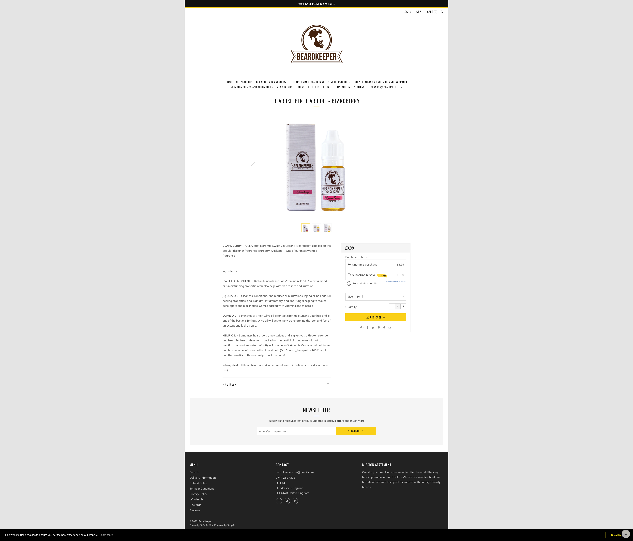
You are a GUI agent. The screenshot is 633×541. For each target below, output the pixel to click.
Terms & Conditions (202, 488)
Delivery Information (203, 477)
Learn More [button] (106, 535)
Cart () (432, 12)
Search (194, 472)
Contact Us (343, 87)
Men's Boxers (285, 87)
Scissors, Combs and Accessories (252, 87)
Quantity (351, 307)
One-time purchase (364, 264)
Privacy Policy (198, 494)
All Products (244, 82)
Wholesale (360, 87)
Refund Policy (198, 483)
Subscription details (365, 283)
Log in (407, 12)
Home (229, 82)
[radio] (349, 264)
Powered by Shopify (224, 525)
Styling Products (339, 82)
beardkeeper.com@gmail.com (295, 472)
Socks (300, 87)
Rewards (195, 505)
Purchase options (356, 257)
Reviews (195, 510)
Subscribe (354, 431)
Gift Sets (313, 87)
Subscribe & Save (369, 275)
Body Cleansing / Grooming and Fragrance (380, 82)
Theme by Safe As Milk (201, 525)
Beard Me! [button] (616, 535)
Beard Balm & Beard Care (308, 82)
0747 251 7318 (285, 477)
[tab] (305, 227)
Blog (326, 87)
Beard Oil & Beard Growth (272, 82)
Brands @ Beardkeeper (385, 87)
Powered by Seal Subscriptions (396, 281)
